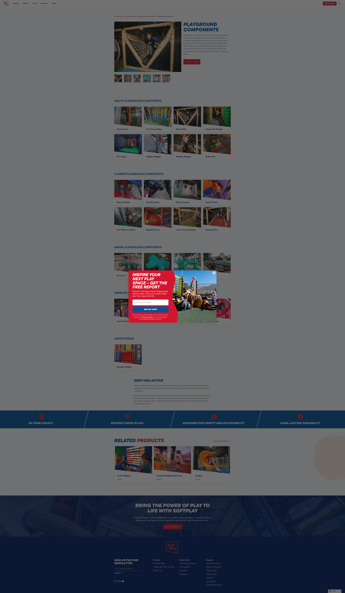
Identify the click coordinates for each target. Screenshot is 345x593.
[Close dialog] (214, 272)
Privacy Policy (147, 317)
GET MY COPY (150, 309)
